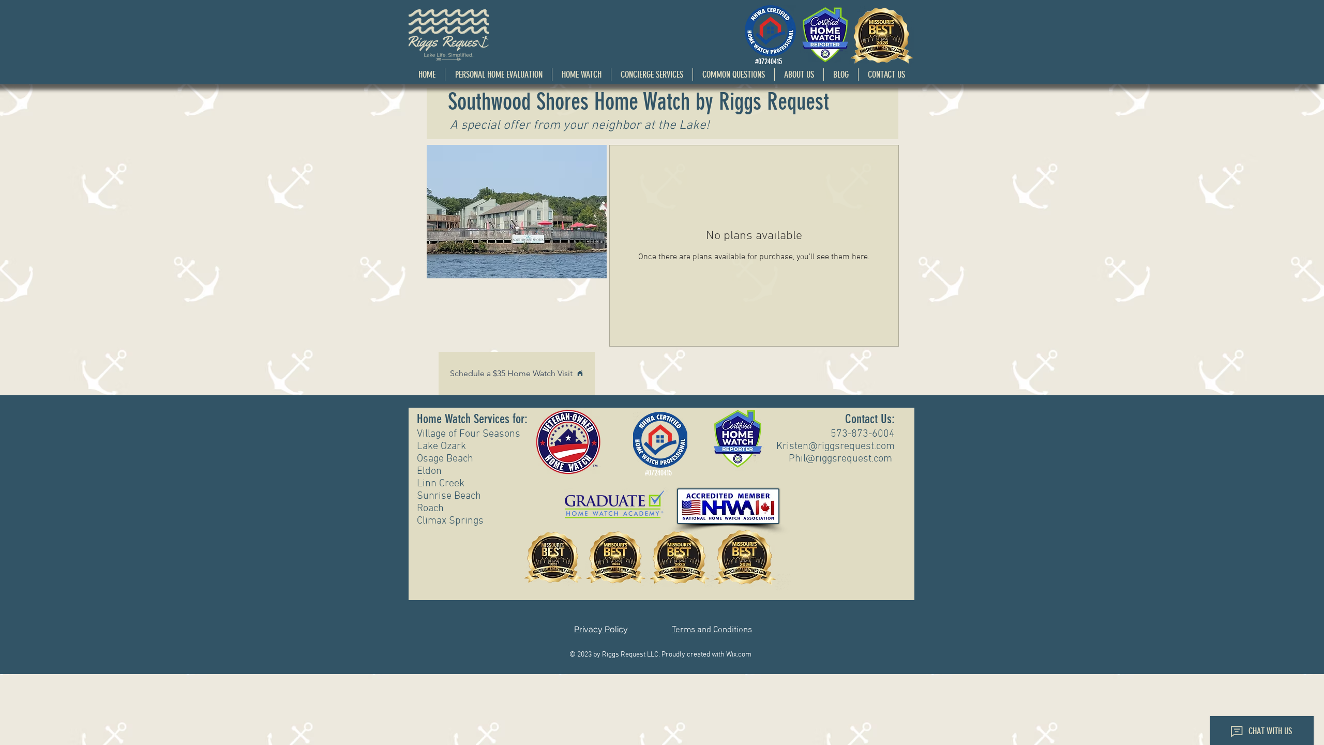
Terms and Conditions (712, 630)
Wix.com (738, 654)
